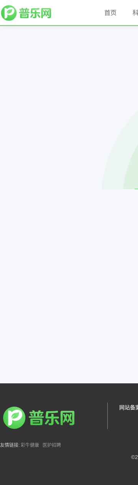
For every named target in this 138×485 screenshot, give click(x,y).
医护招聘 (52, 445)
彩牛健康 (30, 445)
